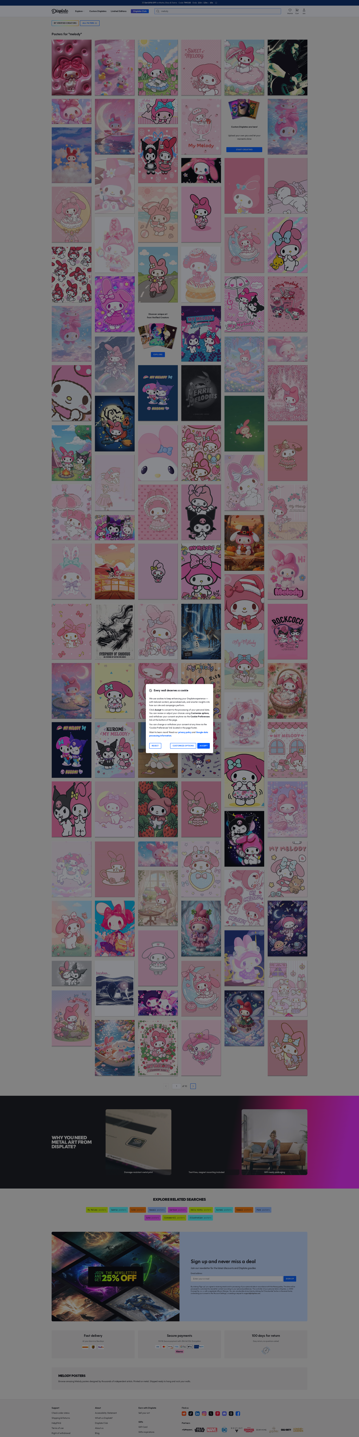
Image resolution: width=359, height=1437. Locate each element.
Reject (155, 746)
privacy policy (184, 732)
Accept (204, 746)
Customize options (183, 746)
